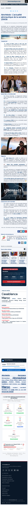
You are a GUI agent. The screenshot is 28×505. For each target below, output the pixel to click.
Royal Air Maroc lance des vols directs (15, 48)
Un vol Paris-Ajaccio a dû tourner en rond (14, 178)
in (6, 470)
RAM (25, 389)
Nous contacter (5, 482)
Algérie (20, 380)
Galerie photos (5, 490)
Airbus (9, 301)
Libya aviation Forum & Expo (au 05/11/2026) (12, 318)
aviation (14, 298)
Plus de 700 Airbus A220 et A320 (13, 133)
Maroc (23, 227)
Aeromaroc (13, 227)
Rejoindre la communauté (14, 370)
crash (10, 384)
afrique (3, 380)
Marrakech (5, 390)
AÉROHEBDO (8, 8)
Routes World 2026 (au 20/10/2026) (10, 315)
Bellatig (16, 300)
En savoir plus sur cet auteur (17, 239)
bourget (24, 382)
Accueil (2, 8)
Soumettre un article (7, 477)
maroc (19, 384)
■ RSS (3, 502)
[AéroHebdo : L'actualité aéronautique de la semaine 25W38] (14, 35)
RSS (18, 470)
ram (19, 389)
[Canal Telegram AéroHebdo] (15, 470)
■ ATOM (8, 502)
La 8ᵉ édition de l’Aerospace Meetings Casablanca (15, 218)
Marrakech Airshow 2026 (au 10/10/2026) (11, 311)
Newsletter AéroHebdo (7, 479)
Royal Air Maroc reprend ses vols (16, 56)
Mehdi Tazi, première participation (16, 164)
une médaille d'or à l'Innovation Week (18, 110)
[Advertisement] (12, 341)
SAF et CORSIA (17, 213)
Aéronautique (18, 227)
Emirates (14, 384)
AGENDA (4, 305)
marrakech (15, 387)
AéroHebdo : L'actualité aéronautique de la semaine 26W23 (22, 261)
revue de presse (25, 228)
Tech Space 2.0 (10, 158)
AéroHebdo (4, 491)
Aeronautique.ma (14, 1)
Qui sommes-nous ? (6, 475)
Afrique (11, 380)
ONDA (16, 390)
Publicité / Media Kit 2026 (8, 481)
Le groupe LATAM (9, 120)
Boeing (20, 300)
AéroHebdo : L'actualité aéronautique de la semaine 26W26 (5, 261)
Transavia (11, 68)
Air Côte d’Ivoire (10, 115)
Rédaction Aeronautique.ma (12, 23)
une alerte (19, 172)
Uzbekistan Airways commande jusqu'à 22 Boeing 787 (15, 128)
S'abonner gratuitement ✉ (13, 281)
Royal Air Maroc (9, 62)
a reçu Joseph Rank (12, 102)
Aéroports (11, 300)
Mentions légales (6, 495)
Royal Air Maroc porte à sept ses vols (16, 43)
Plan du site (5, 493)
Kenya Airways (8, 124)
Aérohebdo (8, 227)
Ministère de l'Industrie (12, 453)
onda (9, 389)
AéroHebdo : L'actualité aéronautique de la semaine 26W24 (14, 261)
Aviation (19, 298)
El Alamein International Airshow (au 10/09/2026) (13, 308)
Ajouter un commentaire (6, 246)
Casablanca (10, 294)
